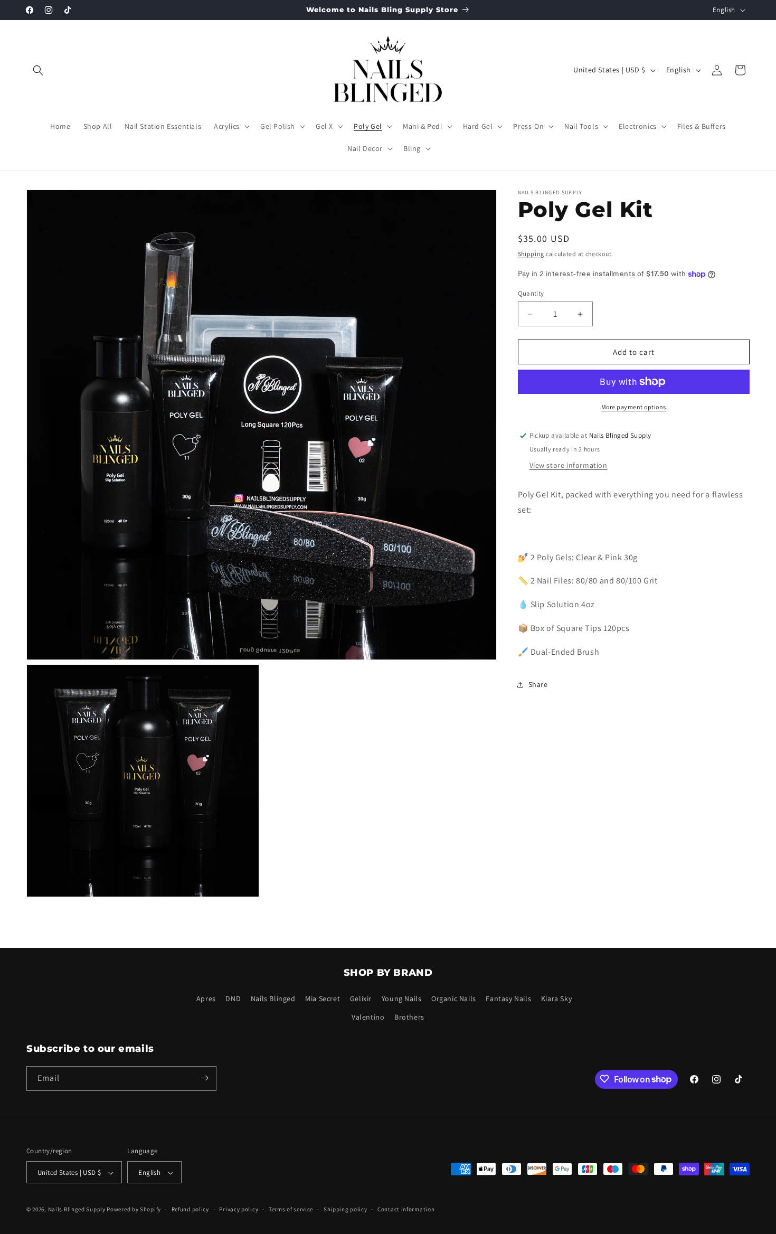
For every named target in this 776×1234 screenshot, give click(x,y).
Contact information (405, 1209)
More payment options (633, 407)
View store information (568, 465)
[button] (38, 70)
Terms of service (291, 1209)
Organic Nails (453, 999)
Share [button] (538, 684)
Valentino (368, 1017)
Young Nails (402, 999)
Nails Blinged (273, 999)
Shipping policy (345, 1209)
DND (233, 999)
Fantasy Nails (508, 999)
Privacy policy (238, 1209)
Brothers (409, 1017)
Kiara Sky (556, 999)
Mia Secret (322, 999)
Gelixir (361, 999)
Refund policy (190, 1209)
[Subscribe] (204, 1078)
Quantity (531, 293)
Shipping (531, 254)
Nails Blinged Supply (77, 1209)
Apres (206, 999)
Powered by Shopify (134, 1209)
